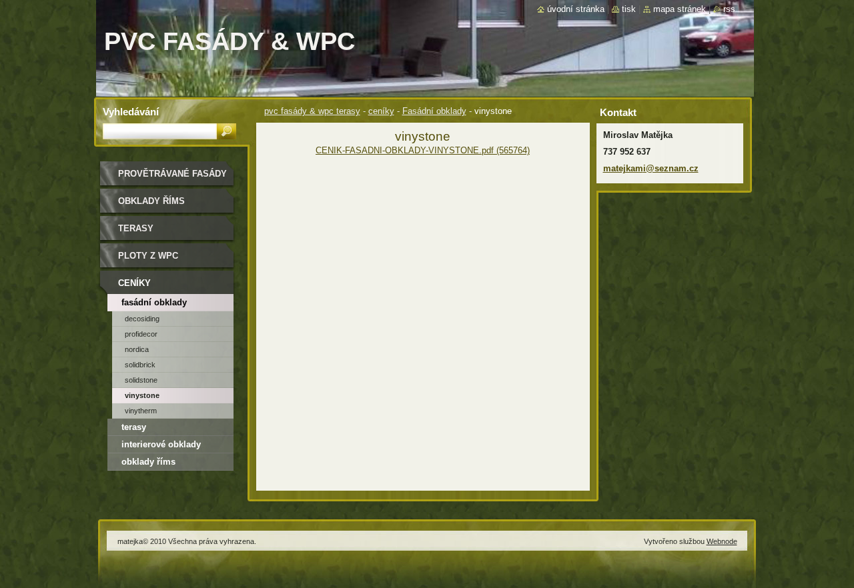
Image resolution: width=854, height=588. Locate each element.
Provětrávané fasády (172, 174)
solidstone (141, 380)
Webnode (722, 541)
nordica (137, 349)
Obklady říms (151, 201)
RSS (729, 9)
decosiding (142, 319)
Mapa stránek (679, 9)
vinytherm (141, 411)
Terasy (135, 228)
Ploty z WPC (148, 256)
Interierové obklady (161, 444)
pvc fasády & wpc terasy (312, 111)
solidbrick (140, 365)
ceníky (381, 111)
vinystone (142, 395)
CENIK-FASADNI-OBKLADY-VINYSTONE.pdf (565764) (423, 150)
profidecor (141, 334)
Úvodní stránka (575, 9)
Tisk (629, 9)
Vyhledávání (131, 111)
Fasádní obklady (434, 111)
